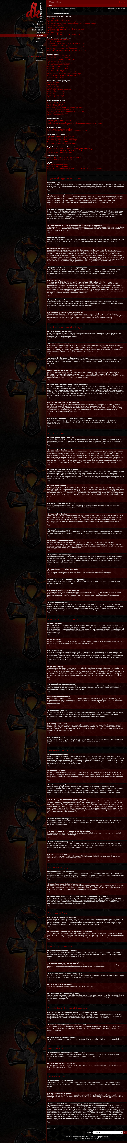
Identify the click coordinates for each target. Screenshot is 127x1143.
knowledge (37, 29)
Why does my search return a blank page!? (62, 140)
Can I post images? (54, 88)
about (40, 38)
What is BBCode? (53, 83)
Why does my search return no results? (61, 138)
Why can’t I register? (54, 33)
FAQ (41, 50)
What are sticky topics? (55, 93)
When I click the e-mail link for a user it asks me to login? (67, 50)
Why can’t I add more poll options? (60, 63)
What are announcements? (57, 91)
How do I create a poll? (55, 61)
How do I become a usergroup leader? (61, 109)
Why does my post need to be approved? (62, 75)
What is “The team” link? (55, 115)
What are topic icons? (55, 97)
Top (48, 190)
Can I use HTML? (53, 84)
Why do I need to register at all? (58, 20)
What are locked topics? (56, 95)
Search (40, 53)
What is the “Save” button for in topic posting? (64, 74)
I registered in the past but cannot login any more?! (65, 29)
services (39, 27)
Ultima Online (21, 58)
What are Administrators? (56, 102)
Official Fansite (13, 58)
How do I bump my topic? (56, 77)
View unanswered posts (55, 8)
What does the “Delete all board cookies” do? (63, 34)
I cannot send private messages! (59, 120)
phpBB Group (108, 1082)
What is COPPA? (53, 31)
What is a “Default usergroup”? (58, 113)
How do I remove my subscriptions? (60, 152)
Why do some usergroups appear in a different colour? (67, 111)
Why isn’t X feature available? (57, 166)
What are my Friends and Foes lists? (60, 129)
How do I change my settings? (58, 40)
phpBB (77, 1137)
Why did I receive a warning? (57, 70)
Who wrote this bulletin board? (58, 165)
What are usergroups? (55, 106)
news (40, 21)
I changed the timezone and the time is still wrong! (65, 43)
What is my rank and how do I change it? (62, 49)
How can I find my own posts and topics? (62, 143)
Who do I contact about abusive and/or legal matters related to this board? (75, 168)
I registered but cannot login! (57, 27)
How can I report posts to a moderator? (61, 72)
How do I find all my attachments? (59, 159)
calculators (37, 24)
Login (41, 46)
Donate (122, 2)
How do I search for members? (58, 141)
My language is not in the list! (57, 45)
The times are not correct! (56, 42)
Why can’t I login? (53, 18)
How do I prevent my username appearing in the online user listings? (72, 24)
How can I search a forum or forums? (60, 136)
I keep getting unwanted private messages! (63, 122)
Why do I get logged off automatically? (61, 22)
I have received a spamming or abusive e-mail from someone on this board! (75, 124)
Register (40, 48)
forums (39, 35)
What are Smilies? (53, 86)
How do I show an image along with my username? (65, 47)
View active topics (69, 8)
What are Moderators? (55, 104)
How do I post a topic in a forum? (59, 56)
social (40, 32)
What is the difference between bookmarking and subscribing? (70, 149)
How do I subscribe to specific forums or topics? (64, 150)
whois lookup (52, 1109)
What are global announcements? (59, 90)
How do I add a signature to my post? (61, 59)
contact (39, 41)
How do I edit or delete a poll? (58, 65)
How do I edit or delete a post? (58, 58)
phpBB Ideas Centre (71, 1097)
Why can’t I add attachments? (58, 68)
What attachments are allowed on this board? (64, 158)
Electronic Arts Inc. (9, 58)
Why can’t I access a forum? (57, 66)
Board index (53, 5)
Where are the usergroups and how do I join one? (65, 108)
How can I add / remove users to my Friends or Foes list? (67, 131)
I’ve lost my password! (55, 25)
